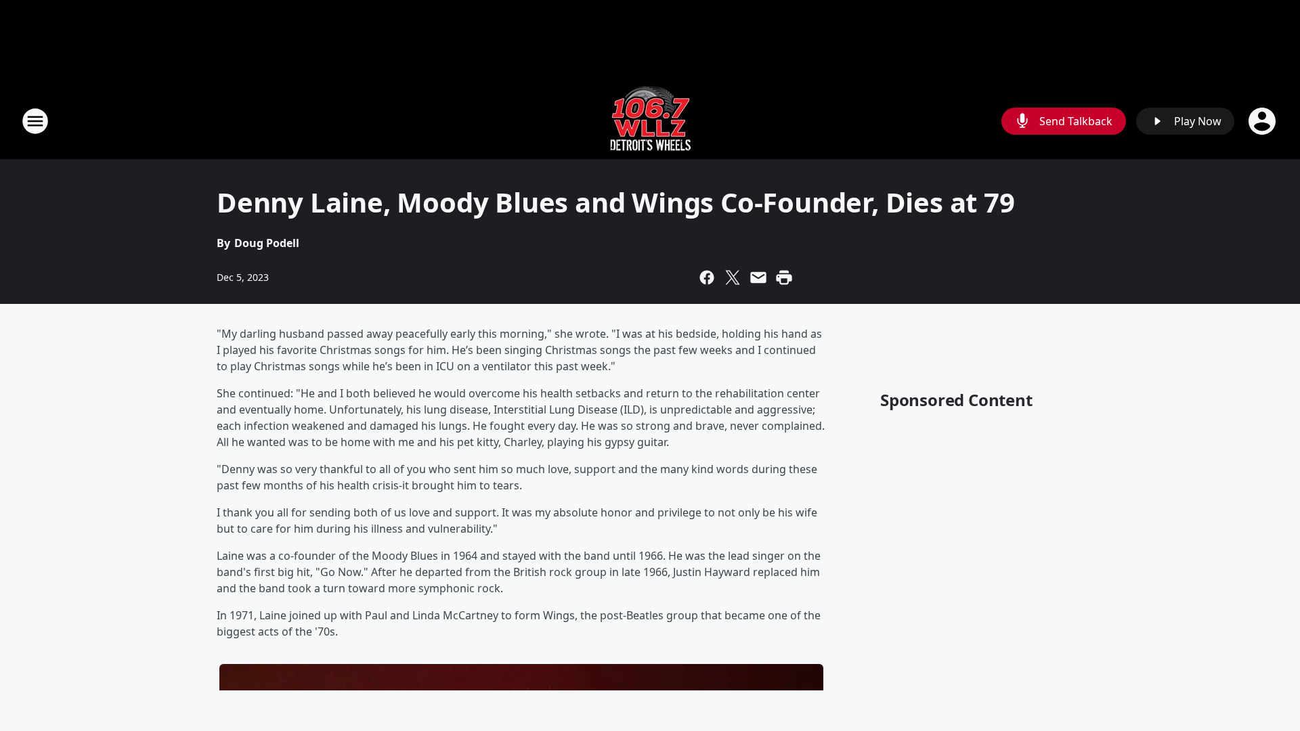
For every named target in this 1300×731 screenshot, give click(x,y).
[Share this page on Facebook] (706, 277)
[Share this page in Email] (758, 277)
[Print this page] (784, 277)
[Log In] (1263, 121)
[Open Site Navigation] (35, 121)
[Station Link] (650, 120)
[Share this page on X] (732, 277)
